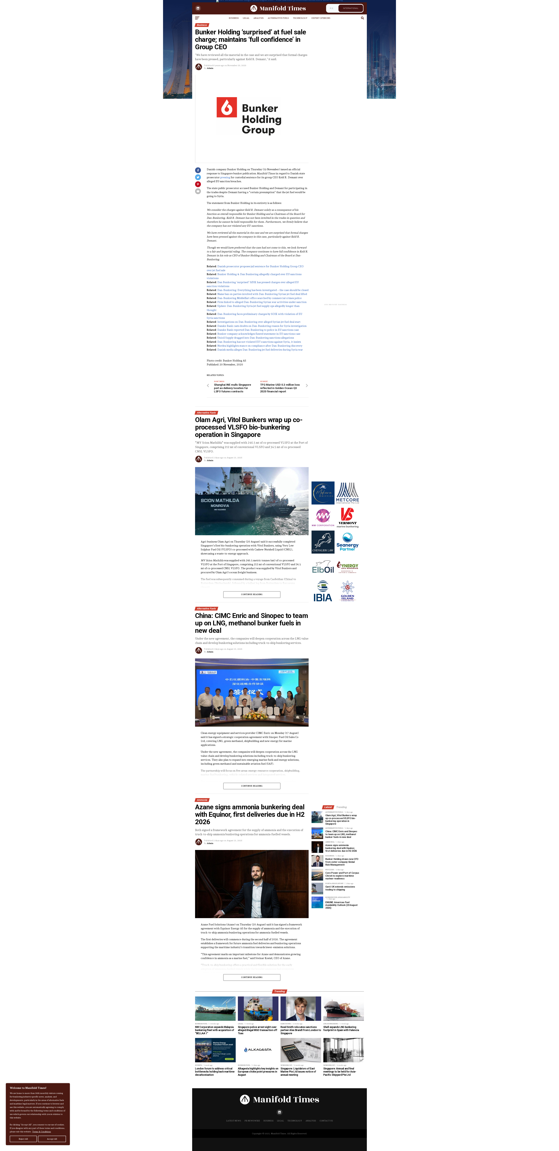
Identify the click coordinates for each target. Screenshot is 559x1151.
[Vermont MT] (347, 528)
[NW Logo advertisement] (323, 528)
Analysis (258, 18)
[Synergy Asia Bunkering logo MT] (347, 577)
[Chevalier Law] (323, 553)
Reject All (23, 1139)
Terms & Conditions (41, 1131)
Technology (300, 18)
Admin (210, 68)
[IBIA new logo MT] (323, 601)
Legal (246, 18)
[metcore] (347, 503)
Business (234, 18)
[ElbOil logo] (323, 577)
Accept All (52, 1139)
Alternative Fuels (278, 18)
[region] (38, 1114)
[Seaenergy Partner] (347, 553)
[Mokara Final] (323, 503)
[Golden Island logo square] (347, 601)
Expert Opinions (321, 18)
